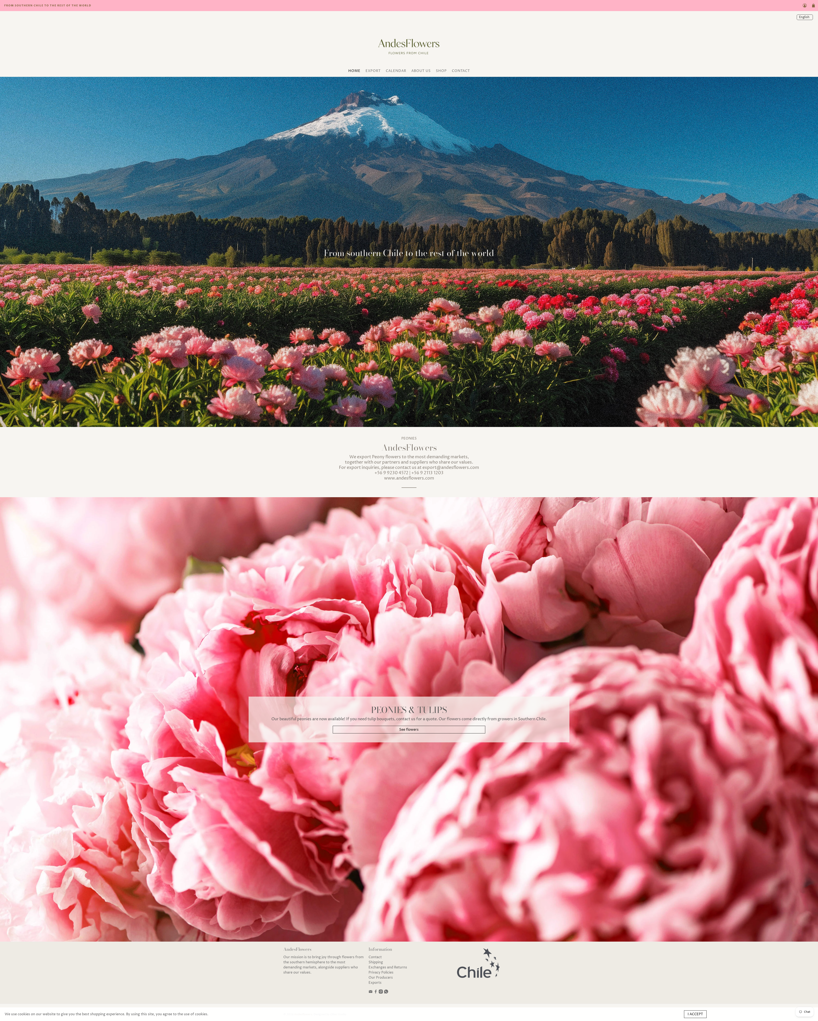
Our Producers (381, 977)
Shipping (376, 962)
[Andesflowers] (409, 45)
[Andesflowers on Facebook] (376, 992)
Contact (375, 957)
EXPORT (373, 71)
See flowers (409, 729)
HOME (354, 71)
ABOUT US (421, 71)
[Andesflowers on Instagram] (381, 992)
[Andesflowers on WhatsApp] (386, 992)
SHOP (441, 71)
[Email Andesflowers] (371, 992)
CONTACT (461, 71)
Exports (375, 982)
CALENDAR (396, 71)
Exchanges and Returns (388, 967)
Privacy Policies (381, 972)
